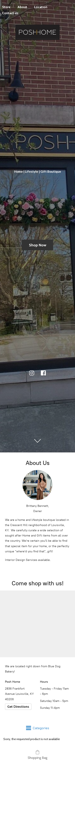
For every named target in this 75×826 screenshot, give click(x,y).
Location (40, 7)
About (22, 7)
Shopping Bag (37, 758)
